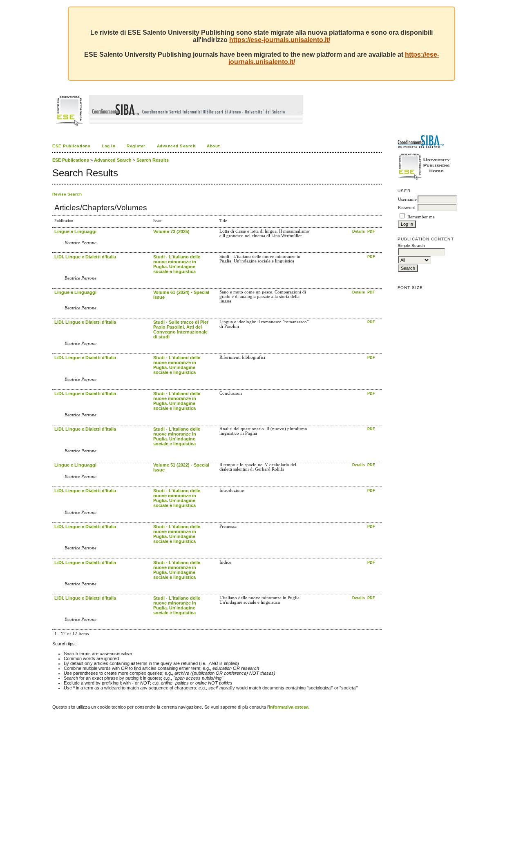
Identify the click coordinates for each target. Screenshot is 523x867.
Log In (108, 146)
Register (136, 146)
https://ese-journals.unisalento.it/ (279, 39)
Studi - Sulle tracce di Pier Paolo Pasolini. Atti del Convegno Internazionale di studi (180, 329)
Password (407, 207)
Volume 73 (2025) (171, 231)
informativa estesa (288, 707)
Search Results (152, 160)
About (213, 146)
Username (407, 199)
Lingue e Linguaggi (75, 231)
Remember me (421, 217)
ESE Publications (71, 146)
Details (359, 231)
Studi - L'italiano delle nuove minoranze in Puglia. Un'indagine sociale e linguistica (176, 264)
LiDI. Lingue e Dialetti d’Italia (85, 256)
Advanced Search (176, 146)
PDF (371, 231)
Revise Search (67, 194)
